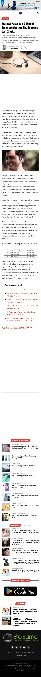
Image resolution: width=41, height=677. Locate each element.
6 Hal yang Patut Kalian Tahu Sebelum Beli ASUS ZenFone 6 (22, 295)
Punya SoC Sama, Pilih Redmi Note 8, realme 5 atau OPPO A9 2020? (22, 301)
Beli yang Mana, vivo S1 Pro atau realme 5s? (22, 290)
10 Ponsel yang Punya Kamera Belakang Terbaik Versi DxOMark (21, 313)
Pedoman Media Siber (28, 653)
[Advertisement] (20, 91)
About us (9, 653)
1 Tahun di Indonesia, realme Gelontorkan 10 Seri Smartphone (22, 307)
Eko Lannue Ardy (15, 48)
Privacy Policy (21, 655)
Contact (17, 653)
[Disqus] (20, 362)
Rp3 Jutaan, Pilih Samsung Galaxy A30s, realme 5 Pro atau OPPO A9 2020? (21, 319)
